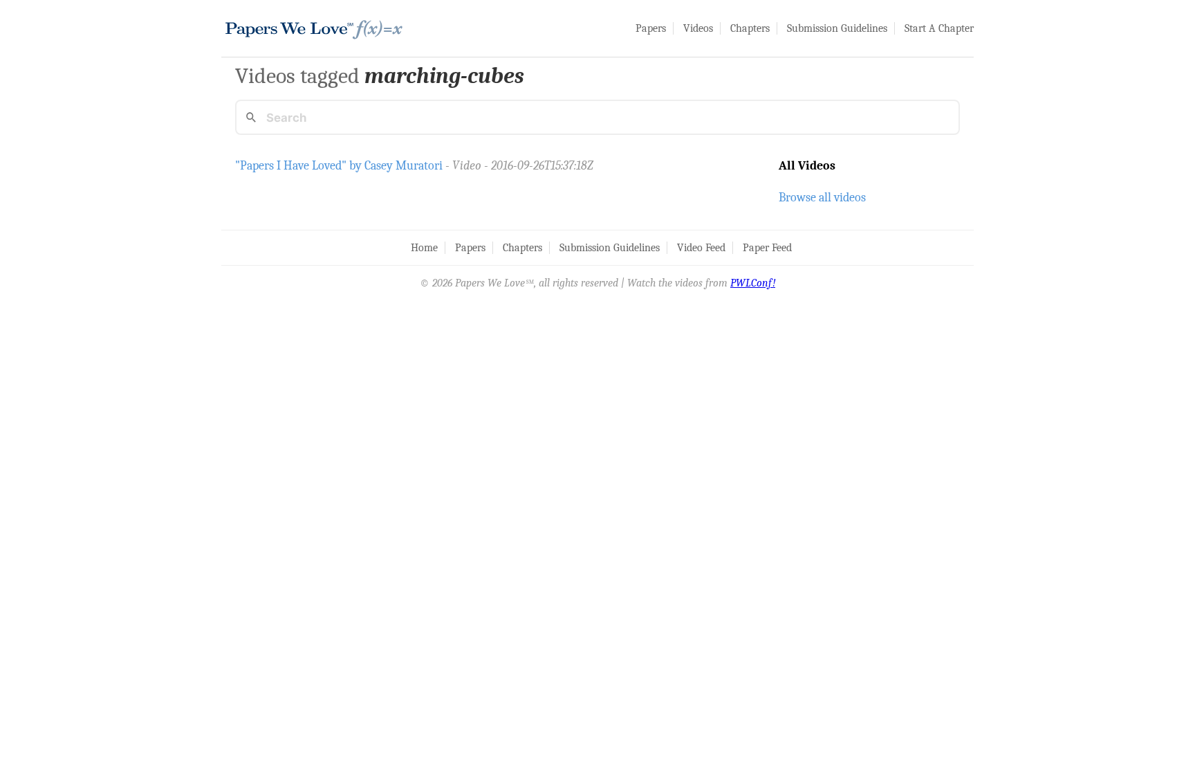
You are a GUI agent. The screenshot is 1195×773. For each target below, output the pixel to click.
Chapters (750, 28)
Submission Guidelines (837, 28)
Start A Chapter (939, 28)
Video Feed (701, 248)
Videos (698, 28)
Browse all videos (822, 197)
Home (424, 248)
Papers (651, 28)
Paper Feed (767, 248)
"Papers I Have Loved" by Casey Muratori (339, 165)
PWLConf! (752, 283)
